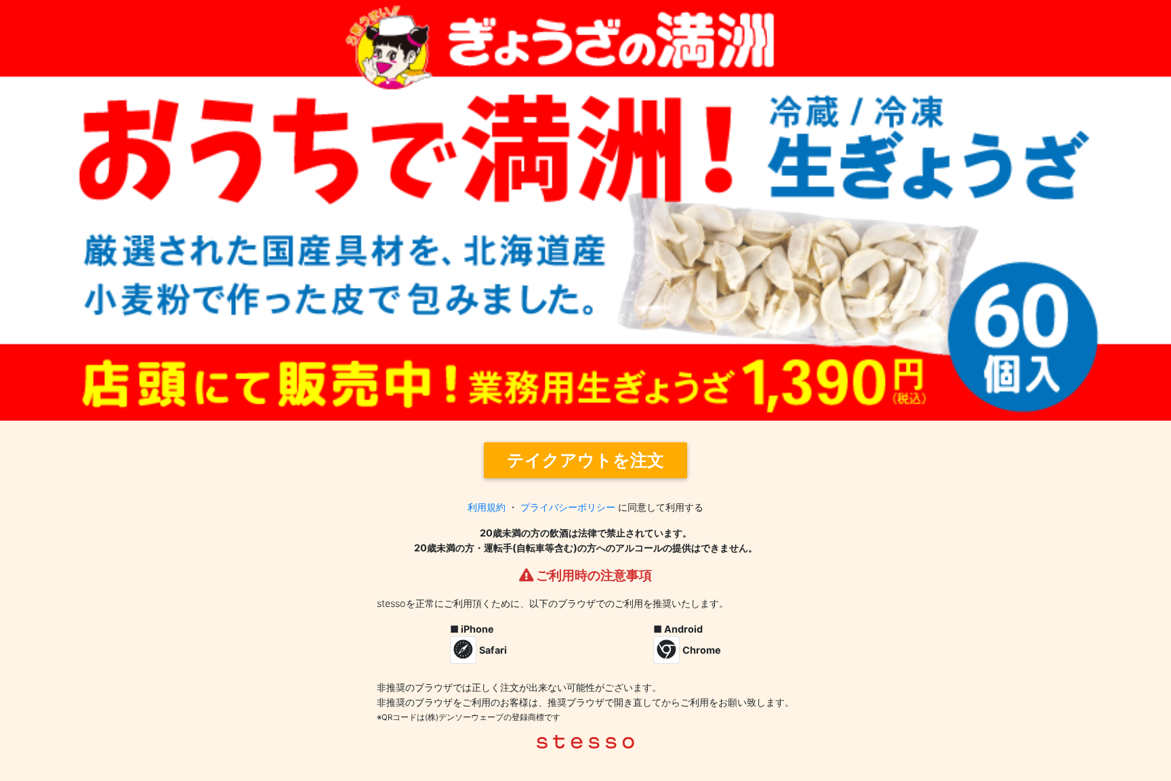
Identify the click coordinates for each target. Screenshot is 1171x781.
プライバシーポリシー (567, 507)
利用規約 (487, 507)
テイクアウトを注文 (585, 460)
